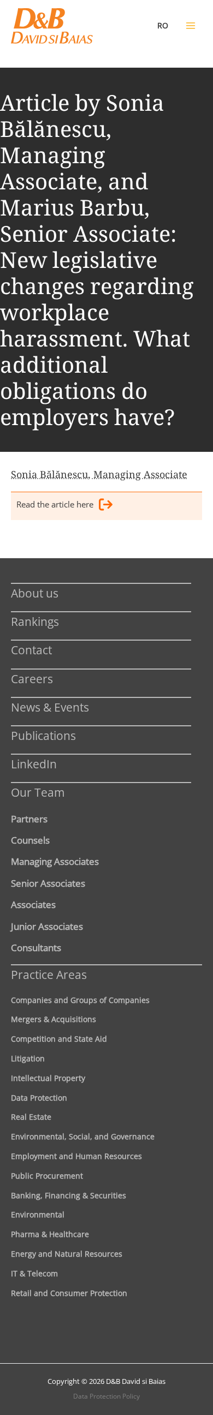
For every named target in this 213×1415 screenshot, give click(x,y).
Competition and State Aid (59, 1039)
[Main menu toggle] (190, 25)
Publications (43, 735)
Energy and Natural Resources (66, 1254)
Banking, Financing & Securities (68, 1195)
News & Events (50, 707)
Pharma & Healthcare (50, 1234)
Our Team (37, 792)
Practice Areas (49, 974)
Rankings (35, 621)
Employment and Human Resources (76, 1156)
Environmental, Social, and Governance (83, 1136)
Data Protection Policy (106, 1396)
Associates (33, 904)
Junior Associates (47, 926)
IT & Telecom (34, 1273)
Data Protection (39, 1097)
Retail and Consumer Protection (69, 1293)
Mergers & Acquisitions (53, 1019)
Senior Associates (48, 883)
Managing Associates (55, 861)
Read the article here (54, 504)
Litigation (28, 1058)
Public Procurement (47, 1176)
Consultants (36, 947)
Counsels (30, 840)
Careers (32, 678)
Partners (29, 819)
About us (34, 593)
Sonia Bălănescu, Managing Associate (99, 474)
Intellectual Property (48, 1078)
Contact (31, 649)
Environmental (37, 1214)
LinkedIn (34, 763)
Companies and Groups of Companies (80, 1000)
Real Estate (31, 1117)
